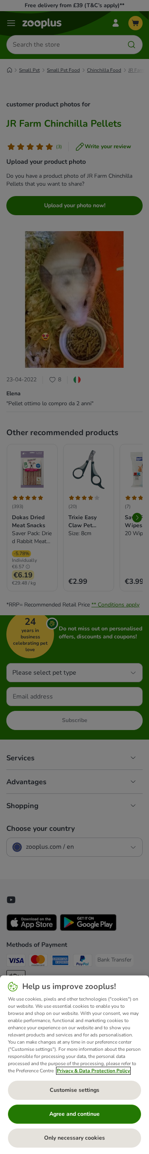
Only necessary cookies (74, 1138)
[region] (74, 1064)
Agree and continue (74, 1114)
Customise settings (74, 1090)
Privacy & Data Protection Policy (93, 1071)
